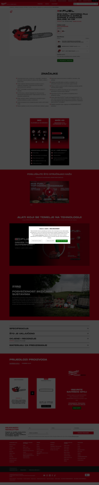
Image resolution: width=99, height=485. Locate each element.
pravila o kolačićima (39, 235)
